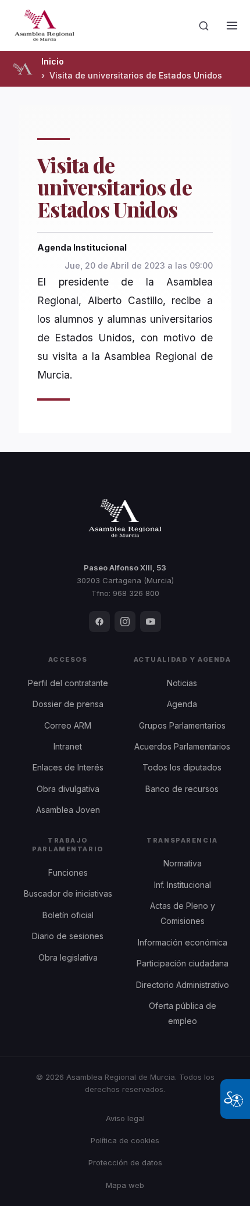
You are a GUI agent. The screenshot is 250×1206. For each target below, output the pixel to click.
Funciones (68, 872)
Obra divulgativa (68, 789)
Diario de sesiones (67, 936)
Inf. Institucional (182, 885)
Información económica (182, 942)
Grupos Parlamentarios (182, 725)
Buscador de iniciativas (68, 893)
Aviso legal (125, 1118)
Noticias (182, 683)
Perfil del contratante (68, 683)
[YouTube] (150, 621)
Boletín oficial (68, 915)
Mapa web (125, 1185)
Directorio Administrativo (182, 985)
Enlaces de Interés (68, 767)
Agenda (182, 704)
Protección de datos (125, 1162)
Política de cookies (125, 1140)
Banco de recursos (182, 789)
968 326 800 (136, 593)
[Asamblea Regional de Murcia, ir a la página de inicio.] (44, 25)
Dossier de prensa (68, 704)
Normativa (182, 863)
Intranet (67, 746)
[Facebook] (99, 621)
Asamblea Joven (68, 810)
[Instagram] (125, 621)
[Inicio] (22, 69)
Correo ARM (67, 725)
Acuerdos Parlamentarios (182, 746)
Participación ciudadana (182, 963)
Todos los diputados (182, 767)
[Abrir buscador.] (204, 25)
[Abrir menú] (232, 25)
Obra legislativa (68, 957)
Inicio (52, 61)
